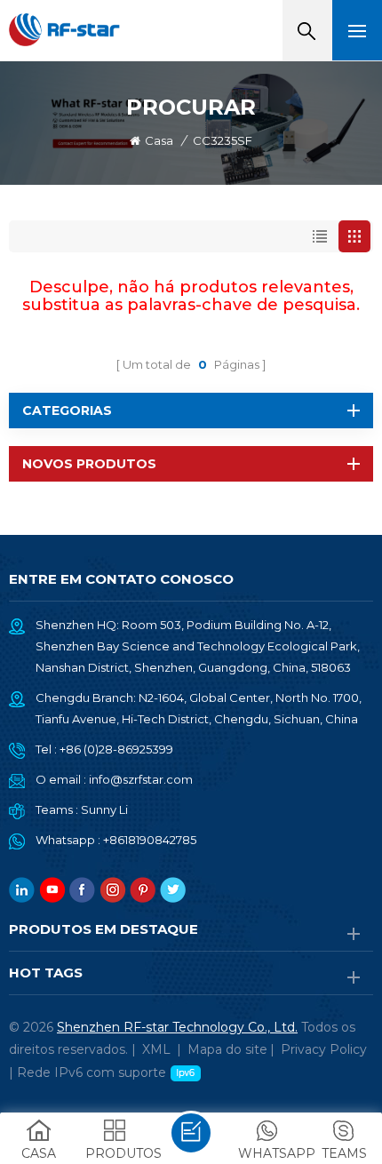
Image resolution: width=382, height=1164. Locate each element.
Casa (159, 140)
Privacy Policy (324, 1049)
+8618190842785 (149, 840)
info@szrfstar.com (141, 779)
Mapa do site (227, 1049)
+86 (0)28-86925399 (116, 749)
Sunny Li (104, 809)
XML (156, 1049)
